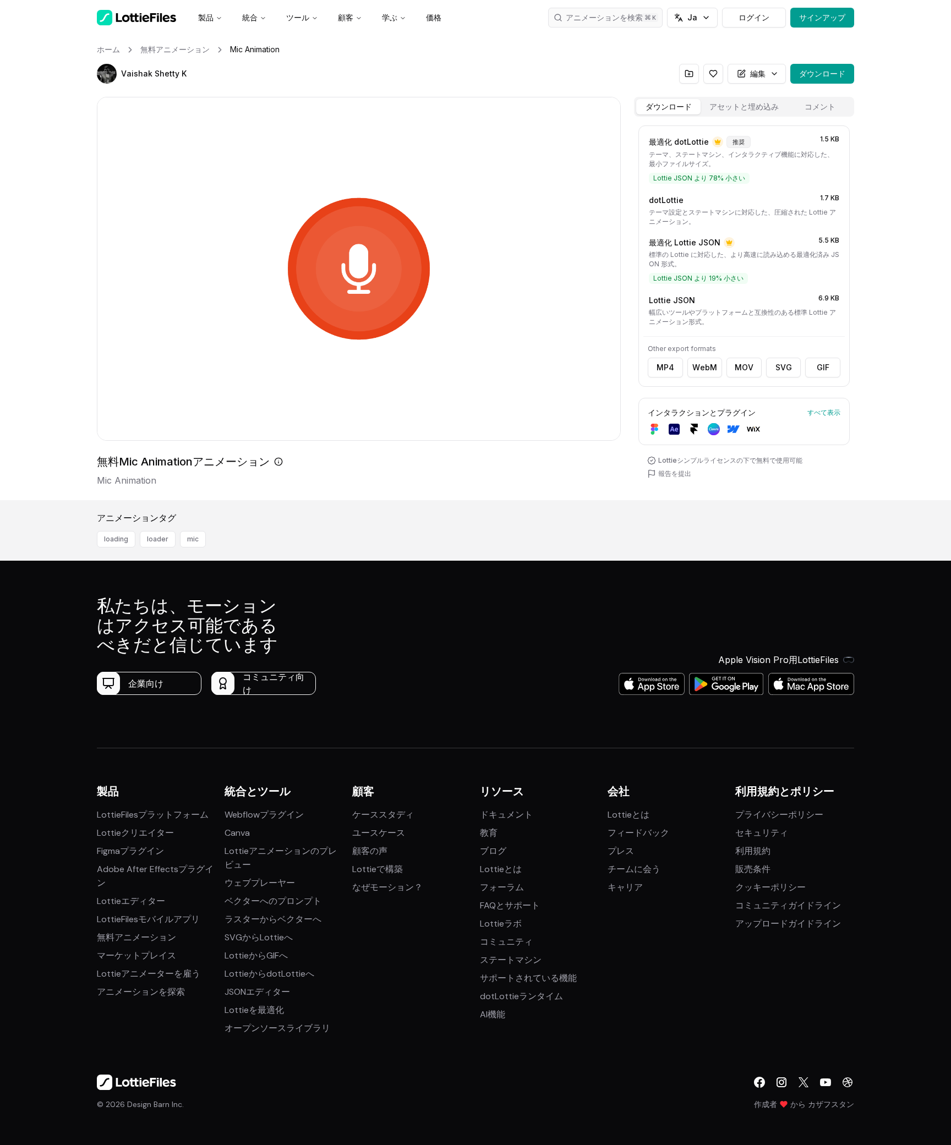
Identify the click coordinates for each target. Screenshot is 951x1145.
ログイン (754, 17)
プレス (621, 851)
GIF (823, 367)
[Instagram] (781, 1082)
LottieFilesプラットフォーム (153, 814)
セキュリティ (761, 833)
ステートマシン (511, 960)
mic (193, 539)
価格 (433, 17)
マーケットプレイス (136, 955)
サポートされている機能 (528, 978)
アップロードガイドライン (788, 923)
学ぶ (389, 17)
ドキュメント (506, 814)
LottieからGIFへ (256, 955)
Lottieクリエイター (135, 833)
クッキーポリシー (770, 887)
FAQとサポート (510, 905)
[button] (107, 74)
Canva (237, 833)
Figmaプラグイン (130, 851)
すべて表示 (823, 412)
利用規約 (752, 851)
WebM (704, 367)
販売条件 (752, 869)
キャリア (625, 887)
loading (116, 539)
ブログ (493, 851)
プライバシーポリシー (779, 814)
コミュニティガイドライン (788, 905)
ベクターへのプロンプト (273, 901)
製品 (206, 17)
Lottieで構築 (377, 869)
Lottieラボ (501, 923)
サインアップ (822, 17)
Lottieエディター (131, 901)
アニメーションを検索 (604, 17)
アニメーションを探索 (141, 992)
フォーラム (502, 887)
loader (157, 539)
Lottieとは (501, 869)
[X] (803, 1082)
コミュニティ (506, 941)
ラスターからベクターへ (273, 919)
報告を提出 (674, 473)
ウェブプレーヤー (260, 883)
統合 (250, 17)
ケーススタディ (383, 814)
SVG (783, 367)
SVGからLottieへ (259, 937)
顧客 (345, 17)
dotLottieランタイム (521, 996)
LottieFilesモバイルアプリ (148, 919)
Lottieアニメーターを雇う (148, 973)
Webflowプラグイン (264, 814)
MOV (744, 367)
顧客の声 (369, 851)
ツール (297, 17)
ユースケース (378, 833)
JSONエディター (257, 992)
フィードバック (638, 833)
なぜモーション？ (387, 887)
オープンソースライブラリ (277, 1028)
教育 (489, 833)
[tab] (668, 106)
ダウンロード (822, 73)
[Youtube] (825, 1082)
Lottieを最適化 (254, 1010)
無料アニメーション (136, 937)
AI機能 (492, 1014)
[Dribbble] (847, 1082)
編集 (758, 73)
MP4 (665, 367)
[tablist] (744, 107)
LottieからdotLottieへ (269, 973)
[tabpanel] (744, 310)
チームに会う (634, 869)
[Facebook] (759, 1082)
